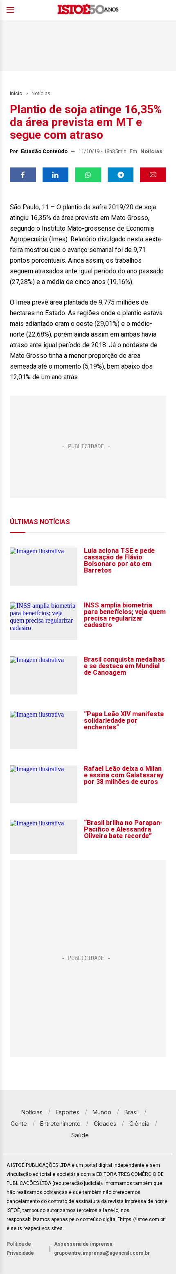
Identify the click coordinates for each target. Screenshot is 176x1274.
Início (16, 93)
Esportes (67, 1112)
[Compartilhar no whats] (88, 174)
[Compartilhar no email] (153, 174)
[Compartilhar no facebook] (23, 174)
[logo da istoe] (88, 10)
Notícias (41, 93)
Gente (19, 1123)
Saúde (80, 1135)
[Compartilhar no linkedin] (56, 174)
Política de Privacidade (20, 1248)
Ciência (139, 1123)
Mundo (102, 1112)
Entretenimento (60, 1123)
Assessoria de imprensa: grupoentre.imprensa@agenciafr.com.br (102, 1248)
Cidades (105, 1123)
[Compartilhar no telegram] (121, 174)
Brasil (131, 1112)
